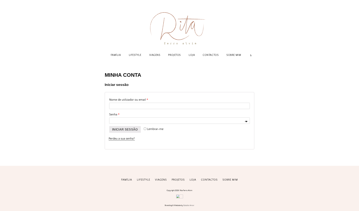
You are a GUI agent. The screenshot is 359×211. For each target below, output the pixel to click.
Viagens (154, 55)
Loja (192, 55)
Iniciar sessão (125, 129)
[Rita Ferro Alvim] (179, 45)
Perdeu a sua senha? (122, 138)
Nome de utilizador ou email (128, 99)
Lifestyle (135, 55)
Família (116, 55)
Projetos (174, 55)
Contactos (211, 55)
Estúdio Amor (188, 205)
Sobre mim (233, 55)
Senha (114, 114)
